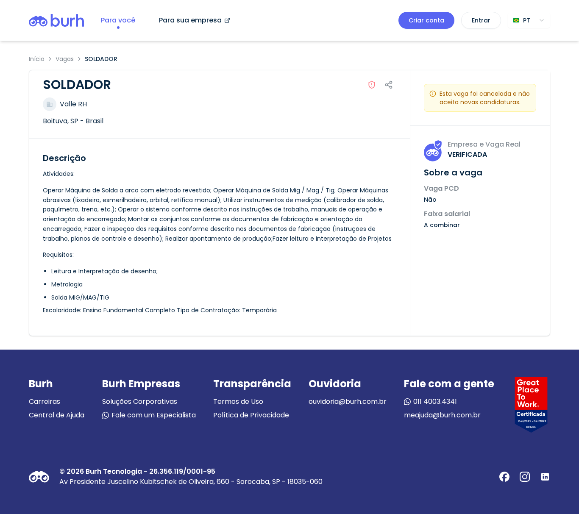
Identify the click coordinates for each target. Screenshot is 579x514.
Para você (118, 20)
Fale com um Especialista (153, 415)
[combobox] (529, 20)
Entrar (481, 20)
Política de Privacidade (251, 415)
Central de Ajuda (56, 415)
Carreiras (44, 401)
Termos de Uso (238, 401)
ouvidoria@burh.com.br (348, 401)
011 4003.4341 (435, 401)
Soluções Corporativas (139, 401)
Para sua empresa (190, 20)
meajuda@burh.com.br (442, 415)
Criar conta (426, 20)
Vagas (65, 59)
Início (37, 59)
